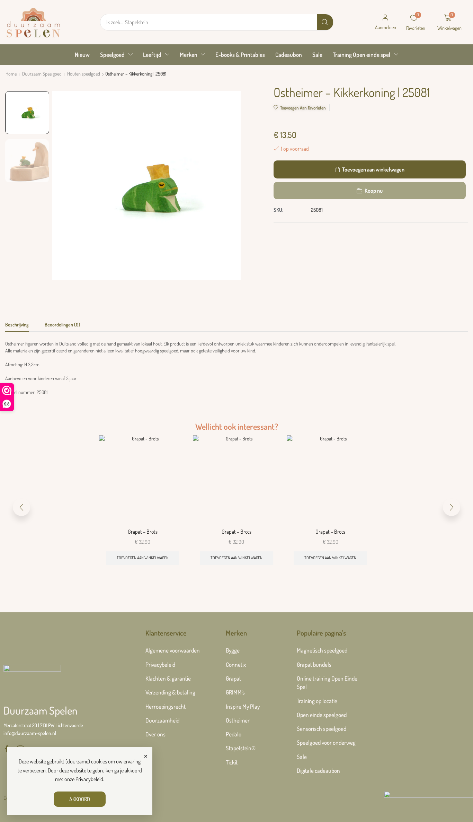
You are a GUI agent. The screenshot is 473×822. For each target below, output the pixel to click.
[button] (385, 22)
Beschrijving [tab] (17, 324)
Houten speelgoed (83, 74)
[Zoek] (325, 22)
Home (11, 74)
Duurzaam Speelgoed (42, 74)
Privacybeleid (89, 779)
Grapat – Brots (143, 531)
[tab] (17, 326)
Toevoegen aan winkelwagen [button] (143, 557)
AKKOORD (79, 799)
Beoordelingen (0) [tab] (62, 324)
